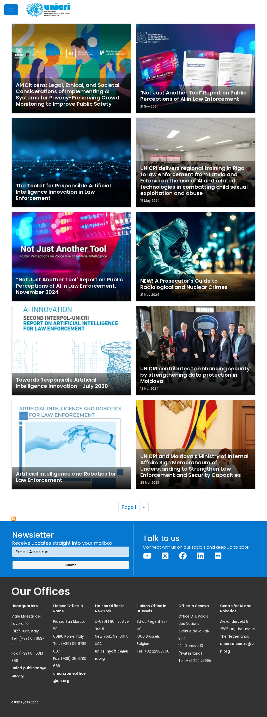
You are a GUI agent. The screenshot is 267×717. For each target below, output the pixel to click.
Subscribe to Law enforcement (13, 519)
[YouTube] (147, 556)
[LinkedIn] (200, 556)
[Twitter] (165, 556)
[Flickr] (218, 556)
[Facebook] (182, 556)
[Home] (48, 10)
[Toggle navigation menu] (11, 9)
